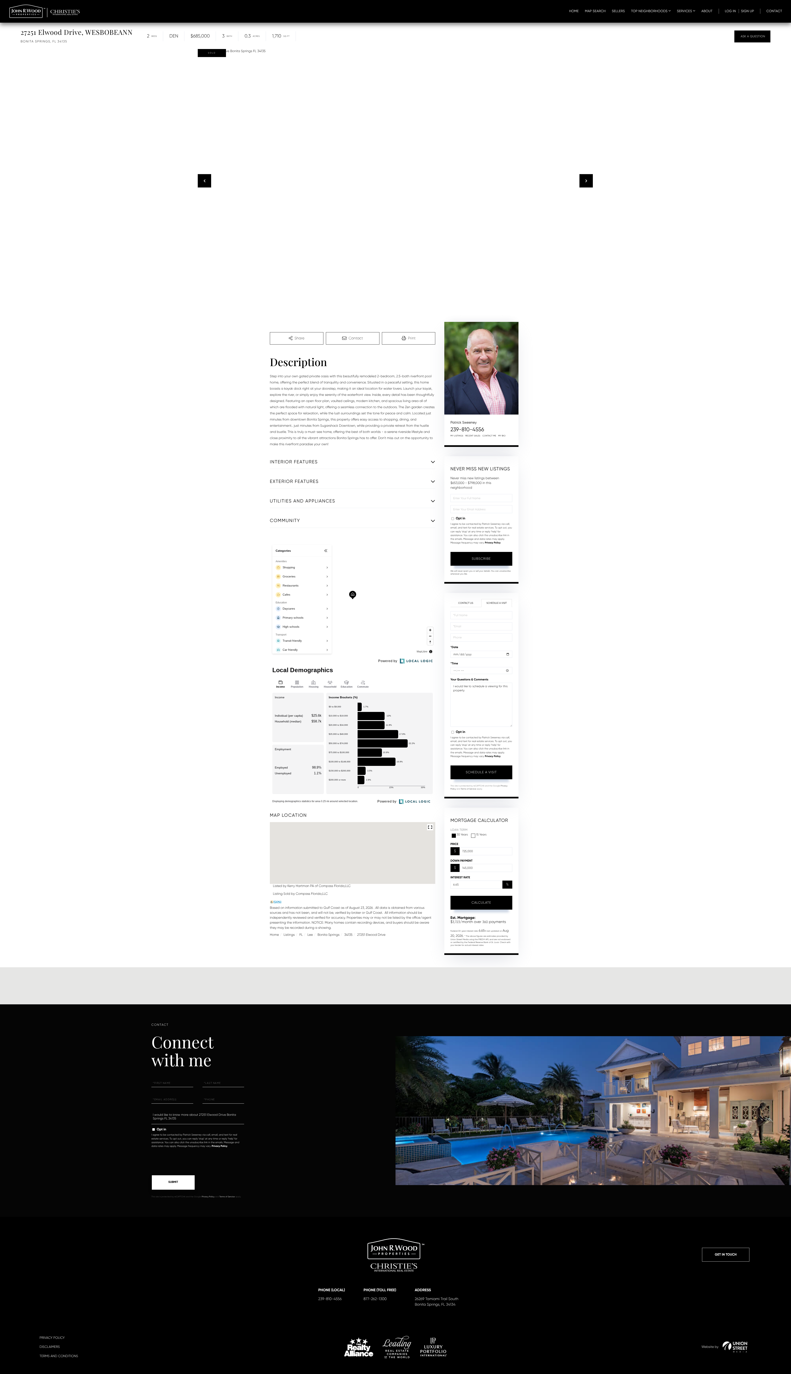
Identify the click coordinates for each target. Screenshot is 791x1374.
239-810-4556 (467, 429)
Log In (730, 11)
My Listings (456, 436)
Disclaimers (50, 1347)
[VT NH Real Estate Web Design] (735, 1346)
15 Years (481, 834)
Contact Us (465, 603)
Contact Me (489, 436)
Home (274, 935)
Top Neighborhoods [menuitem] (649, 11)
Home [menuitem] (574, 11)
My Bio (502, 436)
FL (301, 935)
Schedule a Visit (496, 603)
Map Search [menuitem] (595, 11)
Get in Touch (726, 1255)
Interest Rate (460, 877)
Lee (310, 935)
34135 (348, 935)
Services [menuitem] (684, 11)
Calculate (481, 902)
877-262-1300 (375, 1299)
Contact (774, 11)
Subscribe (481, 559)
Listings (289, 935)
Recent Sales (472, 436)
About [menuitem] (707, 11)
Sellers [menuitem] (618, 11)
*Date (454, 647)
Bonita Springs (328, 935)
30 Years (462, 834)
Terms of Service (468, 789)
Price (454, 844)
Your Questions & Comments (469, 679)
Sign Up (747, 11)
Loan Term (459, 830)
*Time (454, 663)
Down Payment (461, 860)
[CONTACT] (752, 36)
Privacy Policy (493, 542)
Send (173, 1182)
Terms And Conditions (59, 1356)
